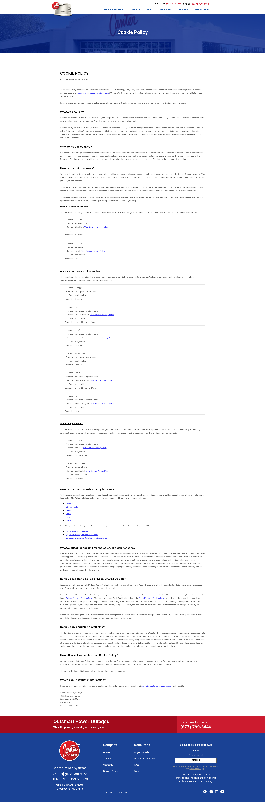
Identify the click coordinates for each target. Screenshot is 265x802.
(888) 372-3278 (173, 3)
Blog (136, 771)
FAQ (136, 764)
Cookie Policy (123, 792)
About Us (108, 758)
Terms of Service (195, 769)
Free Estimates (202, 9)
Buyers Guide (141, 752)
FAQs (149, 9)
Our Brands (183, 9)
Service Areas (164, 9)
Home (106, 752)
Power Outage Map (144, 758)
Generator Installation (114, 9)
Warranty (135, 9)
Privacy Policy (214, 766)
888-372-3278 (78, 779)
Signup (196, 760)
